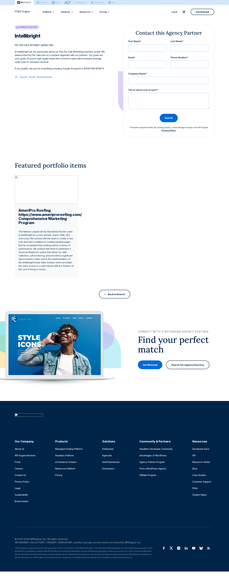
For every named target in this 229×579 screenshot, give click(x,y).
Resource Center (201, 462)
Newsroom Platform (65, 468)
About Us (19, 449)
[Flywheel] (41, 2)
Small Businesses (111, 462)
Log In (174, 12)
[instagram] (178, 548)
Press (18, 462)
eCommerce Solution (66, 462)
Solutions (65, 12)
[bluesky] (201, 548)
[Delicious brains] (112, 2)
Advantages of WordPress (153, 455)
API (194, 455)
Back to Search (116, 294)
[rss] (208, 548)
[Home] (113, 421)
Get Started (202, 12)
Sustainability (21, 494)
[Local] (55, 2)
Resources (85, 12)
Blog (194, 468)
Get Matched (150, 364)
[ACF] (67, 2)
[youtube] (193, 548)
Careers (19, 468)
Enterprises (108, 449)
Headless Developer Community (156, 449)
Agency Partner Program (152, 462)
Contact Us (20, 475)
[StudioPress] (97, 2)
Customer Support (201, 481)
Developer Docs (200, 449)
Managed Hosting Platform (68, 449)
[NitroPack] (81, 2)
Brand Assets (21, 501)
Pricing (103, 12)
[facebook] (163, 548)
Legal (17, 488)
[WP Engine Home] (26, 12)
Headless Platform (64, 455)
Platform (47, 12)
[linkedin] (186, 548)
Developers (108, 468)
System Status (199, 494)
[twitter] (171, 548)
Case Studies (199, 475)
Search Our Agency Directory (187, 364)
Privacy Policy (169, 130)
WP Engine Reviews (25, 455)
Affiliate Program (147, 475)
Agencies (107, 455)
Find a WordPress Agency (152, 468)
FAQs (195, 488)
